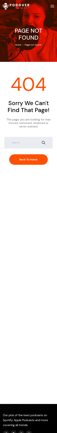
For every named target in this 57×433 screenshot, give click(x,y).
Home (18, 44)
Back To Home (28, 159)
